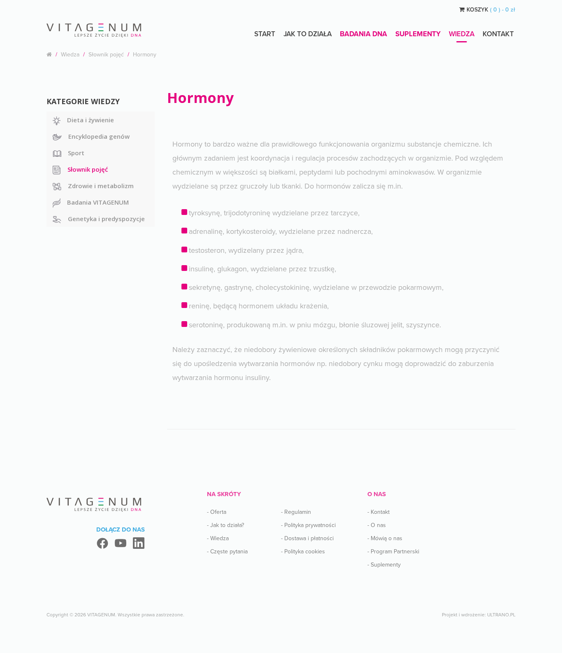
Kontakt (498, 34)
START (264, 34)
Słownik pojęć (106, 54)
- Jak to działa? (225, 525)
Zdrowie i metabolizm (101, 186)
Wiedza (461, 34)
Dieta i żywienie (90, 120)
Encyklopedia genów (99, 136)
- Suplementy (384, 564)
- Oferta (216, 511)
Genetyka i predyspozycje (106, 219)
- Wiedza (218, 538)
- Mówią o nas (384, 538)
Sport (76, 153)
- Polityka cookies (303, 551)
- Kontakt (378, 511)
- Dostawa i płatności (307, 538)
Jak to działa (307, 34)
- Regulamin (296, 511)
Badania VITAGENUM (98, 202)
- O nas (376, 525)
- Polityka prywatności (308, 525)
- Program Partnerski (393, 551)
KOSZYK (491, 9)
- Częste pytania (227, 551)
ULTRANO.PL (501, 615)
